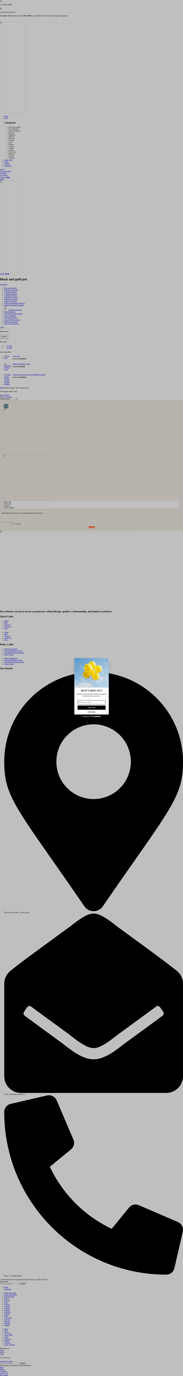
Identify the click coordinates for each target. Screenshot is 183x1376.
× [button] (106, 660)
